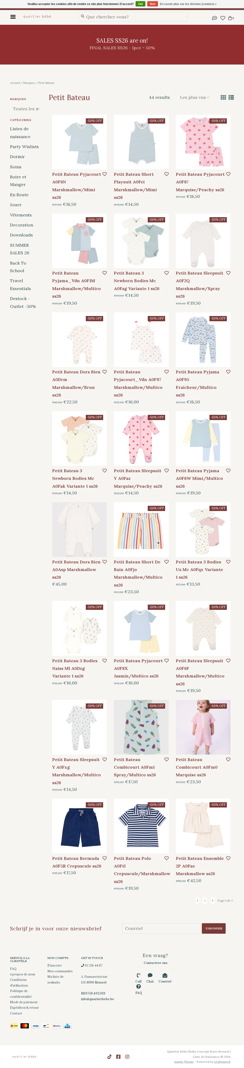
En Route (19, 194)
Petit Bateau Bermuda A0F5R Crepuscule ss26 (76, 862)
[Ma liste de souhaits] (222, 17)
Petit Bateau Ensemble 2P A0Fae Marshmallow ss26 (200, 866)
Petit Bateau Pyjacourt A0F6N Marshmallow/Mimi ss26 (76, 185)
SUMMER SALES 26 (19, 249)
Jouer (15, 204)
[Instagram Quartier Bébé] (127, 1056)
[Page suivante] (212, 901)
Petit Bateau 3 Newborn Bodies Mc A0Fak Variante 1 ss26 (75, 478)
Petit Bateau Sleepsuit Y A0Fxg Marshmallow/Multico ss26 (76, 771)
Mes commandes (60, 971)
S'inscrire (54, 965)
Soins (15, 167)
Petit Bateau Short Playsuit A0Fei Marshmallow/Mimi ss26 (135, 185)
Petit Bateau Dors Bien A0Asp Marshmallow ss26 (76, 569)
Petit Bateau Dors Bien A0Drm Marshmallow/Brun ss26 (76, 383)
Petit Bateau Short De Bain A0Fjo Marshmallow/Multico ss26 (138, 573)
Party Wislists (24, 146)
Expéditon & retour (24, 1008)
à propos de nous (22, 974)
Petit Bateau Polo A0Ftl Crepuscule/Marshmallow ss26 (138, 870)
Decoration (21, 225)
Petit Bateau (46, 83)
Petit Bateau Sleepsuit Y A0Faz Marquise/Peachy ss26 (138, 478)
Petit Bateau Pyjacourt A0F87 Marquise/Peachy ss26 (200, 181)
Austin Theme (184, 1061)
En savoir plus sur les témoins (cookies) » (188, 4)
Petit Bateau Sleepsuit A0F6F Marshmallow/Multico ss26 (200, 672)
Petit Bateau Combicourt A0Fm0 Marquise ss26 (197, 767)
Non (152, 4)
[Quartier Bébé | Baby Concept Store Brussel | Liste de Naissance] (45, 16)
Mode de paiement (24, 1002)
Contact (16, 1013)
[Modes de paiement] (15, 1027)
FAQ (13, 969)
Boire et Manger (18, 180)
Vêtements (21, 215)
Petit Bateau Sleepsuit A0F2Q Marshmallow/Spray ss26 (199, 284)
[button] (214, 17)
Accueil (15, 83)
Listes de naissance (20, 132)
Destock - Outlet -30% (23, 302)
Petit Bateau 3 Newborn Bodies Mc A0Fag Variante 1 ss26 (136, 280)
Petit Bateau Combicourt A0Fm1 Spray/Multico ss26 (135, 767)
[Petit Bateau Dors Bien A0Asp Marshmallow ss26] (79, 529)
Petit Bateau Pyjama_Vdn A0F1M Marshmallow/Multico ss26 (76, 284)
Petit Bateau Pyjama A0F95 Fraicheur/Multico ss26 (197, 383)
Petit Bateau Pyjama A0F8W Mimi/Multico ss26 (199, 478)
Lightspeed (222, 1061)
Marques (29, 83)
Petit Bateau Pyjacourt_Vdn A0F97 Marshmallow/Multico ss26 (138, 383)
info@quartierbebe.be (97, 999)
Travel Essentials (20, 284)
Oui (140, 4)
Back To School (18, 266)
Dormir (17, 156)
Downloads (21, 235)
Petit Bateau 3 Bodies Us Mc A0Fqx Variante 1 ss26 (199, 569)
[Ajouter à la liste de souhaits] (104, 174)
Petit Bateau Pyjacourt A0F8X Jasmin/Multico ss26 (138, 668)
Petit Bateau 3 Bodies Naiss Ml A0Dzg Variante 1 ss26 (74, 668)
